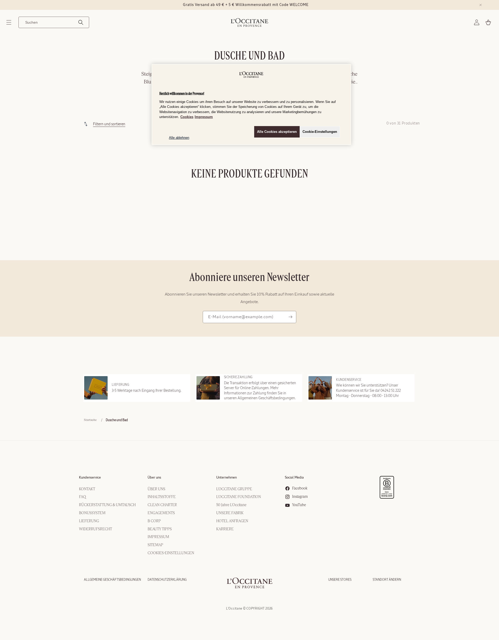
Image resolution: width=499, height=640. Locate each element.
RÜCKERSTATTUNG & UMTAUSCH (107, 505)
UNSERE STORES (339, 580)
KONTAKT (87, 489)
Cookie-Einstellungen (320, 132)
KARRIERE (225, 529)
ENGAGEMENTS (161, 513)
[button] (9, 22)
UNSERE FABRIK (230, 513)
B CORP (154, 521)
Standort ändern (387, 580)
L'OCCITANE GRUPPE (234, 489)
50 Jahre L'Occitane (231, 505)
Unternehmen (226, 477)
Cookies (186, 117)
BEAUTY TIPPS (160, 529)
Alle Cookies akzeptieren (277, 132)
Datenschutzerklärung (167, 580)
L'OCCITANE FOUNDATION (238, 497)
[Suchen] (81, 22)
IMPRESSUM (158, 537)
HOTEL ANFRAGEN (232, 521)
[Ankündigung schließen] (480, 5)
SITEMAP (155, 545)
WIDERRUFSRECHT (95, 529)
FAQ (82, 497)
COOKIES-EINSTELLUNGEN (171, 553)
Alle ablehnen (179, 138)
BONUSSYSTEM (92, 513)
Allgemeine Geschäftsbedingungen (112, 580)
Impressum (204, 117)
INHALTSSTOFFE (162, 497)
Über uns (154, 477)
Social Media (294, 477)
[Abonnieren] (290, 317)
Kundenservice (90, 477)
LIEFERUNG (89, 521)
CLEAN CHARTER (162, 505)
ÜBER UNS (156, 489)
